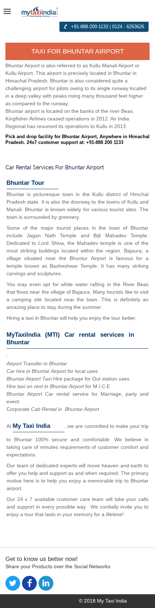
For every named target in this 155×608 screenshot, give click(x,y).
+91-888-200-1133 (89, 26)
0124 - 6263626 (128, 26)
